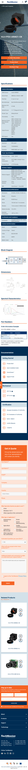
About (3, 714)
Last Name (4, 468)
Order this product (15, 58)
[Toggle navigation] (2, 2)
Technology (4, 727)
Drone (18, 519)
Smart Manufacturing (20, 522)
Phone (3, 498)
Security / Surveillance (19, 530)
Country (3, 490)
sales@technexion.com (20, 743)
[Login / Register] (22, 2)
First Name (5, 462)
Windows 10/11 (8, 510)
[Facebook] (10, 753)
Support (3, 723)
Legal (18, 766)
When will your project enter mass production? (11, 547)
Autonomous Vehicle (7, 520)
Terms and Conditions (5, 766)
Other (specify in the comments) (13, 513)
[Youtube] (2, 753)
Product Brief (14, 62)
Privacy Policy (21, 706)
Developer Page (14, 67)
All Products (5, 599)
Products (4, 718)
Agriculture (7, 525)
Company (4, 482)
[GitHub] (8, 753)
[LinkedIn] (5, 753)
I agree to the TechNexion (15, 576)
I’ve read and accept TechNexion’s (13, 706)
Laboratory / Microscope (7, 530)
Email (3, 474)
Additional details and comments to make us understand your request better (13, 556)
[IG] (13, 753)
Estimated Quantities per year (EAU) (12, 538)
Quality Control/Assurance (21, 526)
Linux (5, 508)
